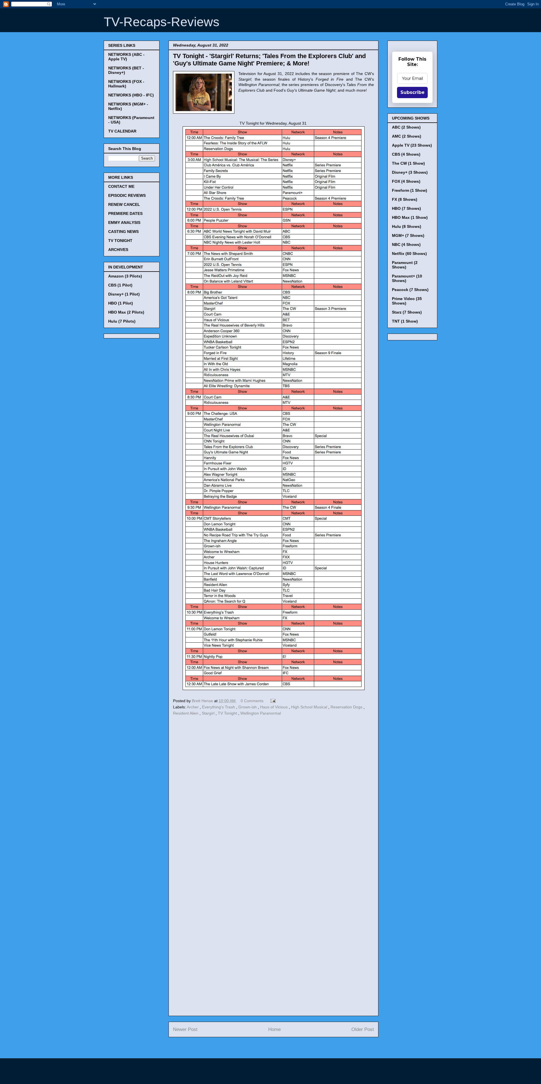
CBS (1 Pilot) (120, 285)
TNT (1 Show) (405, 321)
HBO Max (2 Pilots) (126, 312)
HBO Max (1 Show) (410, 217)
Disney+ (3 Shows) (410, 172)
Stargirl (209, 713)
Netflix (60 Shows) (409, 253)
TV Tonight (228, 713)
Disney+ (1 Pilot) (124, 294)
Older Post (362, 1029)
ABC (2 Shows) (406, 127)
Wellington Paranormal (260, 713)
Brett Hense (203, 701)
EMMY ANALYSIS (124, 222)
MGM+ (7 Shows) (408, 235)
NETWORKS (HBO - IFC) (131, 95)
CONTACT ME (121, 186)
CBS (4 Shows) (406, 154)
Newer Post (185, 1029)
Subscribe (412, 92)
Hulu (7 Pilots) (122, 321)
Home (274, 1029)
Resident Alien (186, 713)
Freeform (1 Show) (409, 190)
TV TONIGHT (120, 240)
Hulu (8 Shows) (406, 226)
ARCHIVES (118, 249)
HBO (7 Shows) (406, 208)
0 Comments (252, 701)
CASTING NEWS (123, 231)
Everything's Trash (219, 707)
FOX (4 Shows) (406, 181)
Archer (193, 707)
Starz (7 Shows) (407, 312)
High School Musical (309, 707)
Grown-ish (248, 707)
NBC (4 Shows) (406, 244)
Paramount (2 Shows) (405, 264)
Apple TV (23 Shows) (412, 145)
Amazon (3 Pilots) (125, 276)
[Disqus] (273, 794)
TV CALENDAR (122, 131)
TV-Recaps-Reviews (161, 22)
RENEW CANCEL (124, 204)
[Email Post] (272, 701)
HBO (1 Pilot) (120, 303)
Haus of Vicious (274, 707)
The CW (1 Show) (408, 163)
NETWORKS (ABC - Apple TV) (126, 56)
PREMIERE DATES (125, 213)
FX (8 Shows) (404, 199)
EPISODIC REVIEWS (127, 195)
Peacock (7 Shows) (410, 289)
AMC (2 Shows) (406, 136)
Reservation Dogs (347, 707)
